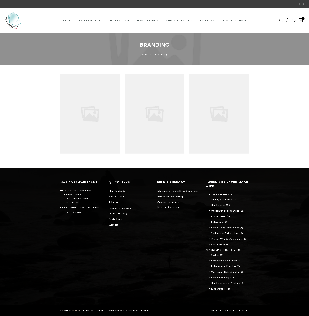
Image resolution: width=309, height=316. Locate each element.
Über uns (230, 310)
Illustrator (95, 110)
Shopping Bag (218, 106)
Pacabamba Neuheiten (224, 260)
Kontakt (207, 20)
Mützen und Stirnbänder (225, 210)
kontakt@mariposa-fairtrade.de (82, 207)
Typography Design (90, 106)
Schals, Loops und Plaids (225, 227)
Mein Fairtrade (117, 190)
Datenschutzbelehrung (170, 196)
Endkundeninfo (179, 20)
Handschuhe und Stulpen (225, 283)
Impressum (216, 310)
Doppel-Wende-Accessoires (227, 238)
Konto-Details (117, 196)
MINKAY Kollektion (217, 194)
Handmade (225, 110)
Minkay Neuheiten (221, 199)
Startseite (147, 54)
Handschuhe (218, 205)
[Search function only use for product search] (281, 20)
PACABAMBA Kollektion (220, 250)
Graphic (83, 110)
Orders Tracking (118, 213)
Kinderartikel (218, 216)
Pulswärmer (218, 222)
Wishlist (113, 224)
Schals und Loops (221, 277)
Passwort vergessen (120, 207)
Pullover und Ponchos (223, 266)
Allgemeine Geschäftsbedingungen (177, 190)
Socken (215, 255)
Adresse (113, 202)
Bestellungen (116, 219)
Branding (148, 110)
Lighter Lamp (154, 106)
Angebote (217, 244)
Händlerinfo (147, 20)
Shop (67, 20)
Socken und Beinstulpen (225, 233)
